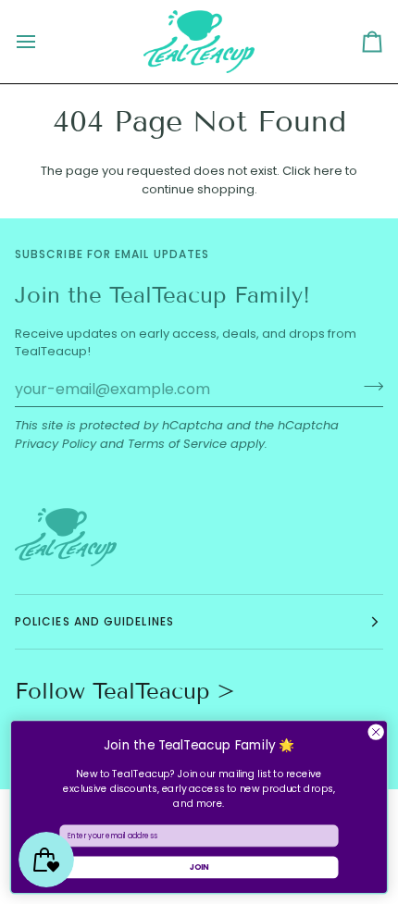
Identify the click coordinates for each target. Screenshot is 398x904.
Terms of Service (177, 443)
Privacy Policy (55, 443)
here (328, 171)
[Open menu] (42, 41)
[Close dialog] (375, 732)
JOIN (199, 867)
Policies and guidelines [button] (94, 621)
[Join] (368, 387)
